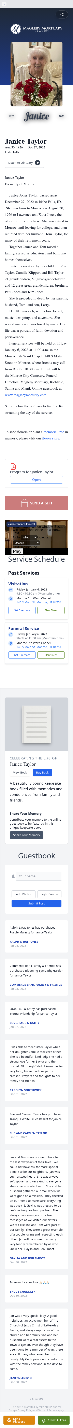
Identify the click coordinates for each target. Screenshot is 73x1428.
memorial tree (54, 431)
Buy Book (42, 772)
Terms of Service (47, 1410)
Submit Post (36, 903)
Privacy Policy (25, 1410)
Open (36, 479)
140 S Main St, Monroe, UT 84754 (38, 602)
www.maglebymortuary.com (25, 394)
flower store (50, 438)
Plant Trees (51, 610)
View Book (20, 772)
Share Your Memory (26, 835)
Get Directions (22, 610)
